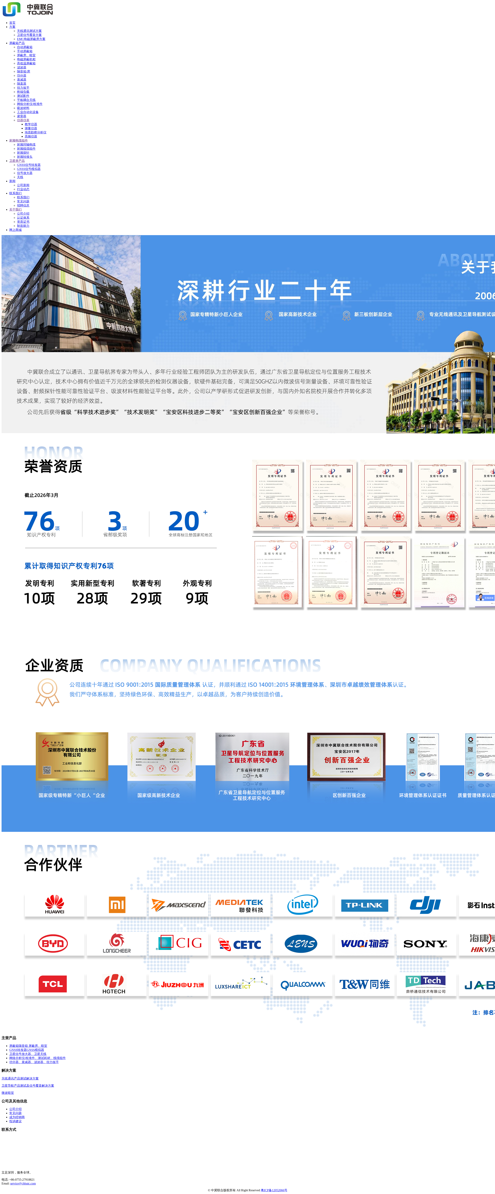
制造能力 (23, 225)
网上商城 (15, 229)
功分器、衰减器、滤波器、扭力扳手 (34, 1062)
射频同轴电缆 (26, 144)
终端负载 (23, 91)
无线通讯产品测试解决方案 (20, 1078)
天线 (20, 177)
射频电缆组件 (18, 140)
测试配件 (23, 95)
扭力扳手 (23, 87)
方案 (12, 26)
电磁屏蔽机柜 (26, 59)
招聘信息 (23, 205)
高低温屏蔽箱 (26, 63)
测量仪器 (31, 128)
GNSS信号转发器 (29, 164)
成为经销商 (17, 1117)
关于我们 (15, 209)
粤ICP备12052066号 (274, 1190)
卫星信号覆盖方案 (29, 35)
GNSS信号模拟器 (29, 169)
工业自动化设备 (28, 112)
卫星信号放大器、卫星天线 (27, 1054)
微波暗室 (8, 1092)
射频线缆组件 (26, 148)
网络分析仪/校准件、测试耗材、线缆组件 (37, 1058)
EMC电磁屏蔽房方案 (31, 39)
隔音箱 (24, 1045)
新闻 (12, 181)
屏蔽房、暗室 (26, 55)
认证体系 (23, 217)
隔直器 (21, 83)
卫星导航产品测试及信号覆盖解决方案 (28, 1085)
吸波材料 (23, 108)
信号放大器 (24, 173)
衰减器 (21, 79)
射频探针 (23, 152)
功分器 (21, 75)
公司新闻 (23, 185)
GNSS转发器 (18, 1049)
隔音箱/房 (23, 71)
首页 (12, 22)
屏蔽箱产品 (17, 43)
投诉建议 (15, 1121)
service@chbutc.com (23, 1183)
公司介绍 (23, 213)
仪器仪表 (23, 120)
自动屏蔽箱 (24, 47)
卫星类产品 (17, 160)
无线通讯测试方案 (29, 30)
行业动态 (23, 189)
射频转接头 (24, 156)
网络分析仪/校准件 (30, 104)
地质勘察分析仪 (35, 132)
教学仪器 (31, 124)
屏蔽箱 (14, 1045)
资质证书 (23, 221)
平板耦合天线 (26, 100)
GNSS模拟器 (35, 1049)
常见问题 (23, 201)
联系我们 (15, 193)
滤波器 (21, 67)
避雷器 (21, 116)
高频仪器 (31, 136)
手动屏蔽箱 (24, 51)
